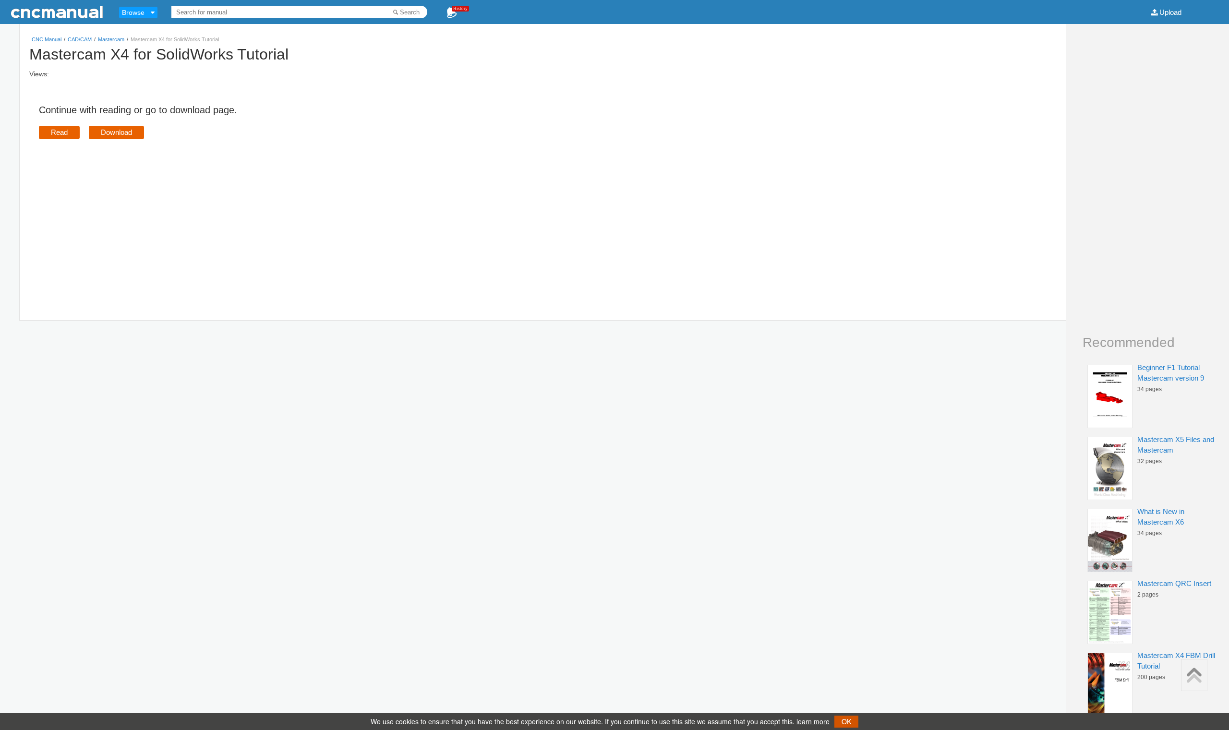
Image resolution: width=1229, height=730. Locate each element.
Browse (133, 12)
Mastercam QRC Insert (1174, 583)
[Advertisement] (119, 216)
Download (116, 132)
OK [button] (846, 721)
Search (410, 12)
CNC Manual (46, 39)
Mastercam (111, 39)
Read (59, 132)
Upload (1170, 12)
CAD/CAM (80, 39)
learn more (813, 721)
